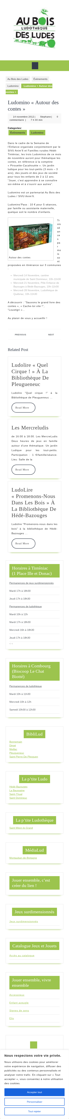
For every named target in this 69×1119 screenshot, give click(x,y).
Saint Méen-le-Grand (21, 827)
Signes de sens (19, 1010)
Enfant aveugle (19, 1002)
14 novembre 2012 (23, 117)
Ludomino (13, 86)
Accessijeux (16, 994)
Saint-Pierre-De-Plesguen (23, 756)
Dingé (12, 745)
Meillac (13, 749)
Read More (23, 407)
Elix (11, 1018)
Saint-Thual (15, 794)
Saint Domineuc (18, 797)
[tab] (35, 65)
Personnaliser (34, 1101)
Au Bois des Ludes (17, 79)
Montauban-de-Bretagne (23, 857)
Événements (40, 79)
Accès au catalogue (21, 955)
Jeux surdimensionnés (23, 921)
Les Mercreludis (30, 428)
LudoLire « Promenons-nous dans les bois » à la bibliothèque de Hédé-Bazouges (34, 502)
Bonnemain (15, 741)
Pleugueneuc (16, 753)
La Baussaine (17, 790)
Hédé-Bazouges (18, 786)
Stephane (45, 117)
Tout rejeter (34, 1111)
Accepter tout (34, 1092)
